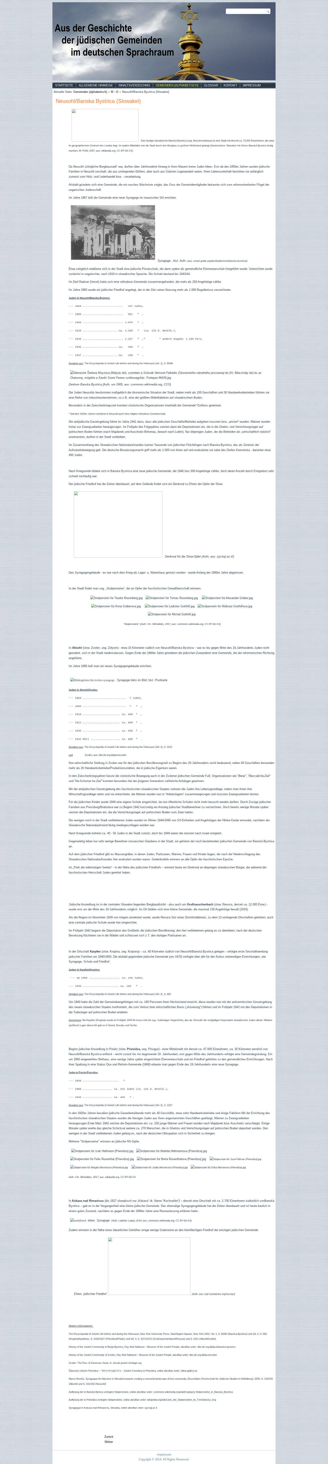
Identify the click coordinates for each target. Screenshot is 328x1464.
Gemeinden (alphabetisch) (177, 85)
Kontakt (230, 85)
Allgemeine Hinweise (96, 85)
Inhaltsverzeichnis (134, 85)
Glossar (211, 85)
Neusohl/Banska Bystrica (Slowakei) (98, 101)
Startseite (64, 85)
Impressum (252, 85)
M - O (114, 92)
